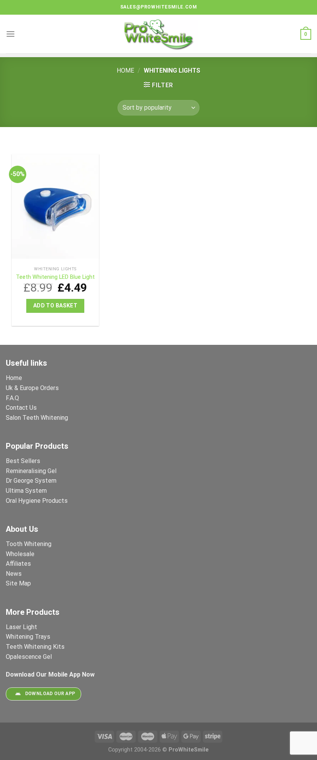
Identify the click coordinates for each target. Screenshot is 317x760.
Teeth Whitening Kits (35, 646)
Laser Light (21, 627)
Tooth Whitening (28, 544)
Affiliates (18, 563)
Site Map (18, 583)
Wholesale (20, 554)
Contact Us (21, 407)
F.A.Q (12, 398)
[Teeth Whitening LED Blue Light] (55, 208)
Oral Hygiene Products (37, 500)
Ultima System (26, 490)
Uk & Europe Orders (32, 388)
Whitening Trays (29, 636)
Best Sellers (24, 461)
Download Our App (50, 694)
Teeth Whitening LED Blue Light (55, 277)
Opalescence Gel (29, 656)
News (14, 573)
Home (125, 70)
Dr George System (32, 480)
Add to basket (55, 305)
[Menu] (10, 33)
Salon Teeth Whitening (37, 417)
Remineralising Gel (31, 471)
